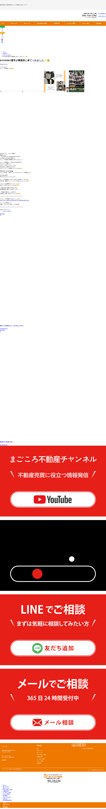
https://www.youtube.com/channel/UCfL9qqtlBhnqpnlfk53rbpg (14, 200)
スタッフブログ (7, 211)
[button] (102, 15)
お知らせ (5, 798)
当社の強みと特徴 (7, 789)
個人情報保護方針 (7, 800)
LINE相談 (5, 807)
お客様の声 (6, 791)
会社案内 (5, 795)
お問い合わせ (6, 804)
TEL (4, 805)
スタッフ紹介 (6, 794)
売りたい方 (6, 786)
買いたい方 (6, 788)
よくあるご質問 (7, 792)
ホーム (4, 785)
